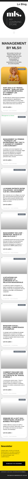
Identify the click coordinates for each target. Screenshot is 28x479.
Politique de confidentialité (14, 475)
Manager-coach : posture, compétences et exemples (13, 327)
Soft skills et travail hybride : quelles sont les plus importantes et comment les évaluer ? (13, 91)
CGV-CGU (25, 475)
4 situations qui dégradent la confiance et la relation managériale (13, 280)
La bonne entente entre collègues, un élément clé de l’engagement (14, 190)
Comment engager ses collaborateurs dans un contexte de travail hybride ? (13, 374)
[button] (14, 32)
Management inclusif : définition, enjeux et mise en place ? (13, 234)
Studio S (23, 471)
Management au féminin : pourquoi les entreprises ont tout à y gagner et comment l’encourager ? (13, 142)
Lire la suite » (7, 107)
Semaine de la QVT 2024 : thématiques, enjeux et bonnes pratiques (13, 419)
